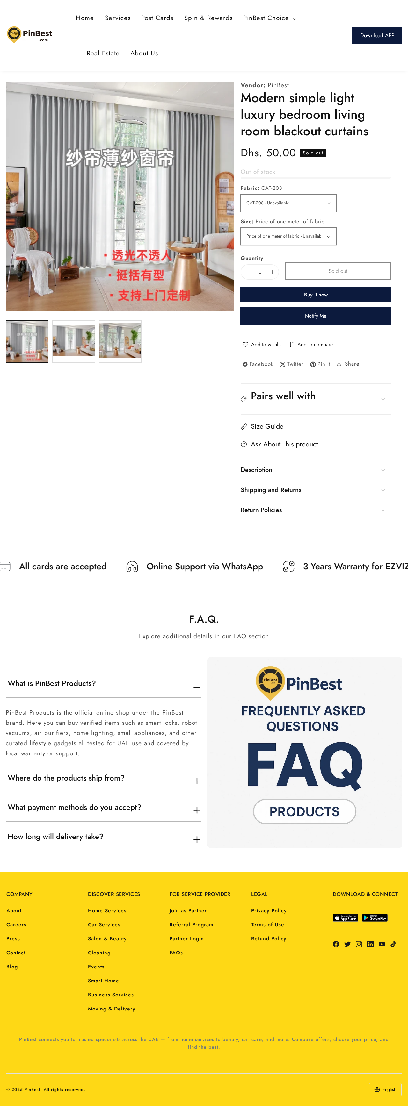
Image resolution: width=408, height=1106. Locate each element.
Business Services (111, 994)
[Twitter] (347, 944)
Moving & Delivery (111, 1008)
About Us (144, 53)
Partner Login (187, 938)
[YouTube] (382, 944)
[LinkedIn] (370, 944)
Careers (16, 924)
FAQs (176, 952)
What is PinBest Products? (52, 683)
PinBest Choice (266, 18)
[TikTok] (393, 944)
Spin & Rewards (208, 18)
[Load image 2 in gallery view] (73, 341)
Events (96, 966)
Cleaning (99, 952)
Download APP (377, 35)
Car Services (104, 924)
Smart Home (103, 980)
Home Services (107, 910)
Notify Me (315, 315)
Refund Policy (269, 938)
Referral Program (192, 924)
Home (85, 18)
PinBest (278, 85)
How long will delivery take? (56, 836)
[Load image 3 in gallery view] (120, 341)
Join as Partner (188, 910)
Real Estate (103, 53)
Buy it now (316, 294)
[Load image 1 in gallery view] (27, 341)
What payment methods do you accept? (75, 807)
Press (13, 938)
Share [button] (352, 363)
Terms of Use (267, 924)
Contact (16, 952)
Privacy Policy (269, 910)
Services (118, 18)
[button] (316, 399)
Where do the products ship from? (66, 778)
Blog (12, 966)
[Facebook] (336, 944)
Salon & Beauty (107, 938)
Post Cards (157, 18)
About (13, 910)
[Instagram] (359, 944)
